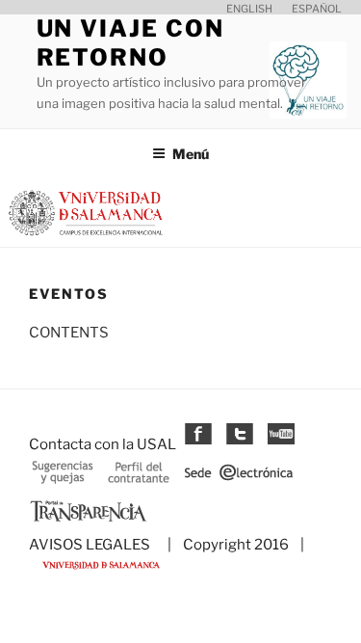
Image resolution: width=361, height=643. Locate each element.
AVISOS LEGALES (89, 544)
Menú (190, 154)
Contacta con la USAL (102, 444)
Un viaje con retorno (130, 42)
